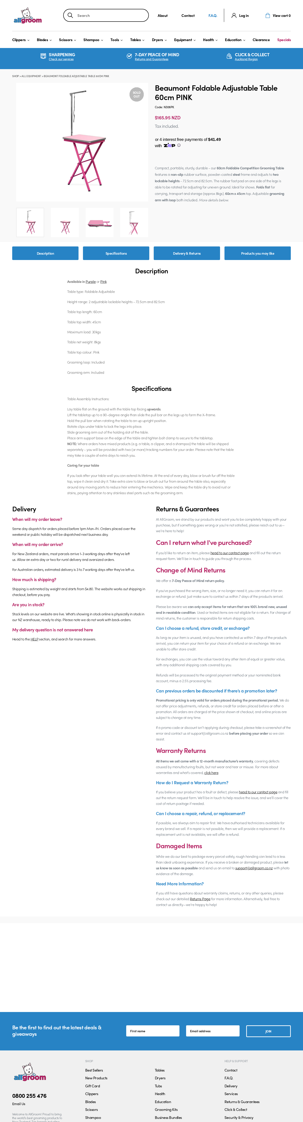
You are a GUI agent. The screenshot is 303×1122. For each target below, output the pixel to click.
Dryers (157, 39)
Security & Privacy (239, 1117)
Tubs (158, 1085)
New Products (96, 1077)
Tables (135, 39)
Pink (103, 281)
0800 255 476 (29, 1095)
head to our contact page (230, 552)
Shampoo (91, 39)
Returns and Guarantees (151, 59)
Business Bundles (168, 1117)
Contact (188, 15)
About (163, 15)
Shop (15, 76)
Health (208, 39)
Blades (42, 39)
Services (231, 1093)
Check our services (61, 59)
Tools (114, 39)
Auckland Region (246, 59)
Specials (284, 39)
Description (45, 253)
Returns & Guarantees (242, 1101)
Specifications (116, 253)
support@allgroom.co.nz (254, 867)
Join (269, 1031)
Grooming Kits (166, 1109)
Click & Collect (235, 1109)
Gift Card (92, 1085)
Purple (91, 281)
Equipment (183, 39)
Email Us (18, 1103)
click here (211, 772)
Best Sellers (94, 1070)
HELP (34, 639)
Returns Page (200, 898)
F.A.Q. (213, 15)
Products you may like (257, 253)
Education (233, 39)
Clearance (261, 39)
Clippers (19, 39)
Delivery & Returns (187, 253)
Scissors (65, 39)
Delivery (231, 1085)
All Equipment (31, 76)
